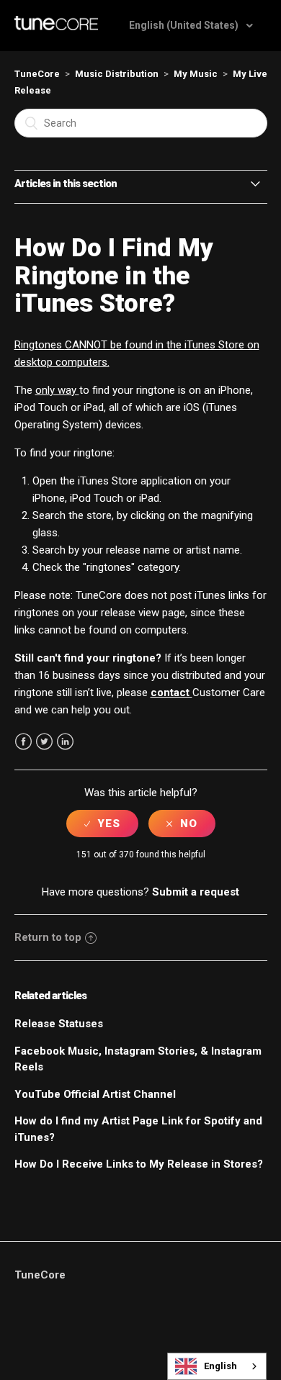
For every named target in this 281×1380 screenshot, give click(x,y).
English (220, 1366)
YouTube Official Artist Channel (95, 1094)
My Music (196, 73)
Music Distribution (117, 73)
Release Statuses (58, 1023)
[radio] (102, 823)
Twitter (44, 742)
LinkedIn (65, 742)
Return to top (47, 937)
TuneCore (37, 73)
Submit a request (195, 891)
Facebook (23, 742)
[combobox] (217, 1366)
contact (171, 692)
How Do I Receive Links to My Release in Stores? (138, 1164)
